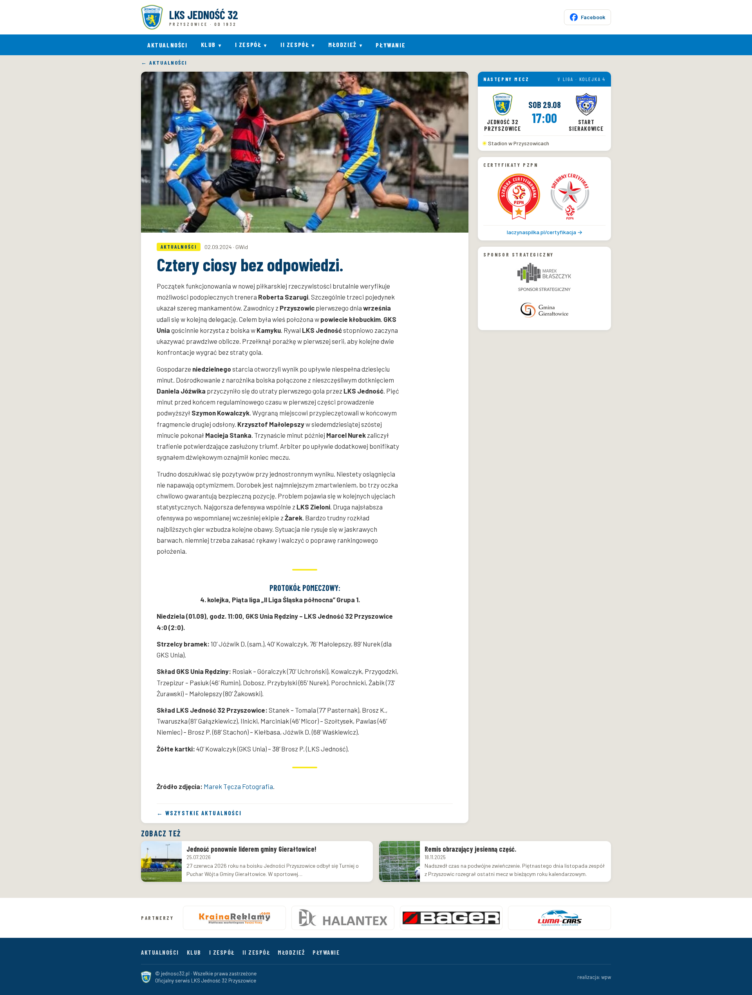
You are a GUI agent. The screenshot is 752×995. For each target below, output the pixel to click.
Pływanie (390, 45)
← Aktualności (164, 63)
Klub (208, 44)
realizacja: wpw (594, 977)
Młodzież (342, 44)
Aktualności (167, 45)
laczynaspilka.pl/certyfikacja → (544, 232)
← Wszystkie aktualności (199, 813)
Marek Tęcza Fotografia (238, 786)
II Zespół (294, 44)
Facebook (593, 17)
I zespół (248, 44)
